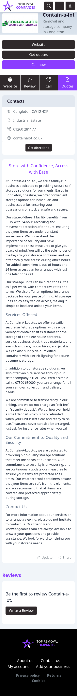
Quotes (67, 86)
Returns (54, 675)
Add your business (53, 666)
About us (25, 660)
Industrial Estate (27, 120)
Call (49, 86)
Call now (38, 64)
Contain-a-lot (59, 14)
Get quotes (38, 54)
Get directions (38, 148)
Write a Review (21, 610)
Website (38, 44)
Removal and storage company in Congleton (57, 26)
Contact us (50, 660)
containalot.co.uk (27, 138)
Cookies (38, 680)
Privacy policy (28, 675)
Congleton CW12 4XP (30, 111)
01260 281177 (24, 129)
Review (30, 86)
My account (18, 666)
